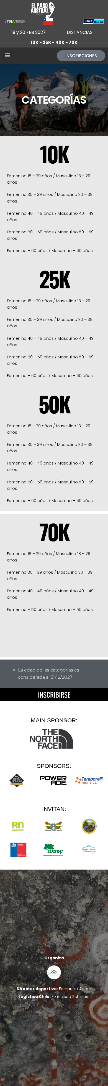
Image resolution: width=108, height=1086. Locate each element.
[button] (7, 54)
